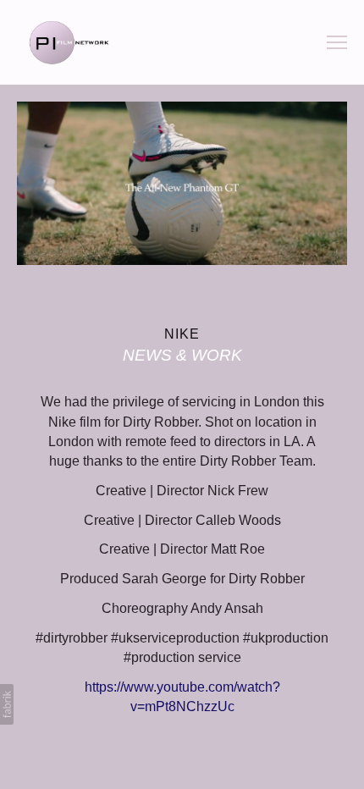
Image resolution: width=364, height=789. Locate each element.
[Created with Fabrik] (7, 704)
